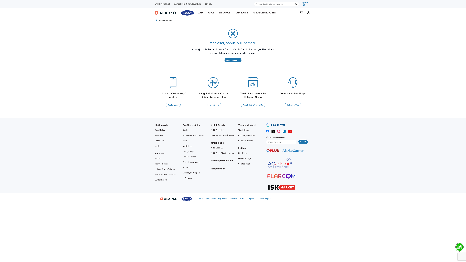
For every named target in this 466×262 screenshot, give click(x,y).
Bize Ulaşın (242, 153)
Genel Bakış (160, 130)
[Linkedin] (284, 131)
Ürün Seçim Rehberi (246, 135)
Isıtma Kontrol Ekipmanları (193, 135)
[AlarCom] (281, 176)
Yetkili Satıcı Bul (217, 148)
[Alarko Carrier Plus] (285, 150)
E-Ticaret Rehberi (245, 141)
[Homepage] (156, 20)
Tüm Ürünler (241, 13)
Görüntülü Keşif (244, 158)
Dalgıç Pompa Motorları (192, 162)
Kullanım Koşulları (264, 199)
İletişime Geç (293, 105)
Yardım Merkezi (162, 4)
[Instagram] (278, 131)
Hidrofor (186, 167)
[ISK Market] (281, 187)
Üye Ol (303, 142)
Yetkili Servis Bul (217, 130)
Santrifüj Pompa (189, 157)
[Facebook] (267, 131)
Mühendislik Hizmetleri (264, 13)
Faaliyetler (159, 135)
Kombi (211, 13)
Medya (158, 146)
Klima (200, 13)
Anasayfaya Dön (233, 60)
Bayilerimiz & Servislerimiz (187, 4)
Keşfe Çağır (173, 105)
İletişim (208, 4)
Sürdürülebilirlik (161, 180)
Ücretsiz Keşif (244, 164)
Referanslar (159, 141)
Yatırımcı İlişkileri (161, 164)
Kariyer (158, 158)
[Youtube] (290, 131)
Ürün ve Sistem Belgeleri (165, 169)
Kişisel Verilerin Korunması (165, 174)
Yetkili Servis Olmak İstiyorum (223, 135)
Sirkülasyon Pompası (191, 173)
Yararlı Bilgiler (243, 130)
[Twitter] (273, 131)
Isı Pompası (224, 13)
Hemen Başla (213, 105)
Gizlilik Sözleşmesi (247, 199)
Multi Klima (187, 146)
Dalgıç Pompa (188, 151)
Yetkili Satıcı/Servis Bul (253, 105)
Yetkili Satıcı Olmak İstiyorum (222, 153)
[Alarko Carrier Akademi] (279, 163)
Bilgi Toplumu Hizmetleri (227, 199)
